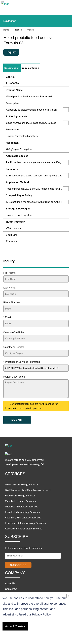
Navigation (9, 21)
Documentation (30, 68)
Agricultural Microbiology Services (23, 528)
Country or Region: (13, 347)
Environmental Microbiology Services (25, 523)
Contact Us (11, 588)
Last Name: (9, 287)
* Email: (7, 317)
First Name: (9, 272)
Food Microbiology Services (20, 495)
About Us (10, 583)
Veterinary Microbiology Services (23, 517)
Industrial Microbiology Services (22, 512)
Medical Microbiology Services (22, 484)
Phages (30, 30)
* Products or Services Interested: (21, 361)
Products (18, 30)
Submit (17, 419)
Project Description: (14, 376)
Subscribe (18, 565)
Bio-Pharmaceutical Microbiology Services (28, 490)
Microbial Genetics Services (20, 501)
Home (6, 30)
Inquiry (11, 52)
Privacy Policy (41, 614)
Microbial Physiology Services (21, 506)
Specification (11, 68)
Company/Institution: (14, 332)
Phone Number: (12, 302)
